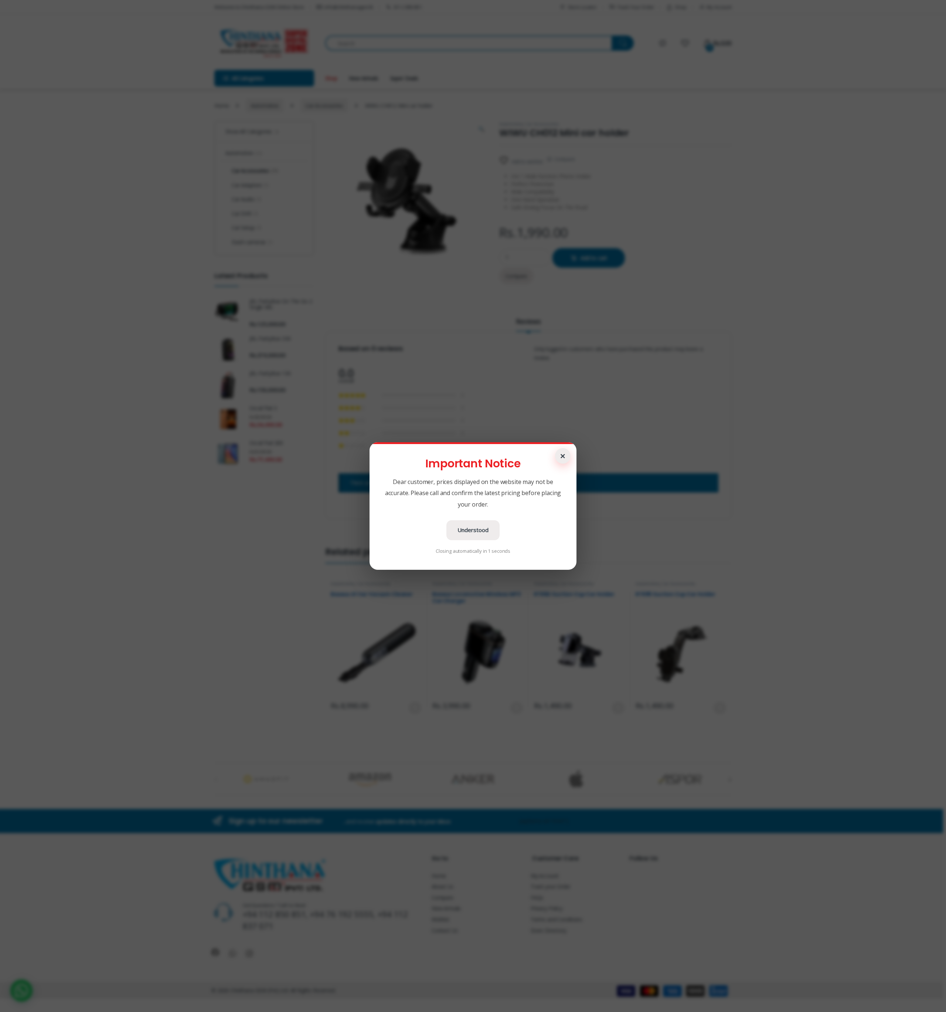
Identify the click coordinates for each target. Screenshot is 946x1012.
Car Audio (246, 199)
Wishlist (440, 919)
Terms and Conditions (556, 919)
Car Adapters (250, 185)
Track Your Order (635, 7)
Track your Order (551, 886)
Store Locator (582, 7)
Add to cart (594, 257)
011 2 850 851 (408, 7)
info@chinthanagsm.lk (348, 7)
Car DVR (245, 213)
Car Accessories (324, 105)
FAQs (537, 897)
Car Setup (246, 227)
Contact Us (445, 930)
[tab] (528, 324)
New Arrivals (363, 78)
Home (221, 105)
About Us (442, 886)
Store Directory (548, 930)
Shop (680, 7)
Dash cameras (252, 242)
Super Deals (404, 78)
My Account (719, 7)
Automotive (265, 105)
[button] (21, 990)
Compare (564, 159)
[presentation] (730, 779)
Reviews (528, 322)
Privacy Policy (546, 908)
